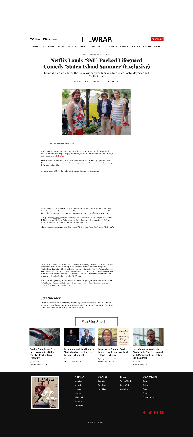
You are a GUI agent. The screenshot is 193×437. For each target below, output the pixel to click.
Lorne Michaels (46, 160)
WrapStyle (95, 46)
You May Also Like (96, 321)
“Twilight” (56, 217)
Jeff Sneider (77, 81)
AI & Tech (135, 46)
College (145, 385)
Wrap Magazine (150, 377)
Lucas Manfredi (70, 359)
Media (157, 46)
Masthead (79, 397)
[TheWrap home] (96, 39)
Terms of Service (126, 381)
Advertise (78, 385)
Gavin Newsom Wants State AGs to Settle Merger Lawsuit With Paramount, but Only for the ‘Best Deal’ (148, 353)
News (35, 46)
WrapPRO (72, 46)
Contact (78, 389)
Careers (78, 393)
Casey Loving (104, 359)
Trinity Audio (62, 143)
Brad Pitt (61, 283)
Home (85, 54)
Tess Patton (138, 362)
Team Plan (102, 385)
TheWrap (61, 156)
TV (43, 46)
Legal (123, 377)
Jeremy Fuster (35, 362)
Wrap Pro (102, 377)
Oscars (145, 393)
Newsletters (51, 39)
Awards (61, 46)
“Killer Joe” (108, 227)
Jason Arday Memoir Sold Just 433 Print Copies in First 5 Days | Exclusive (113, 351)
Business (147, 46)
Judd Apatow (97, 271)
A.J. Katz (114, 359)
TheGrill (83, 46)
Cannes (145, 381)
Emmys (145, 389)
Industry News (95, 54)
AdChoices (124, 389)
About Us (78, 381)
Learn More (102, 389)
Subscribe (157, 39)
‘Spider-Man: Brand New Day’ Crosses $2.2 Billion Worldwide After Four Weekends (42, 353)
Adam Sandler (58, 276)
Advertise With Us (149, 397)
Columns (124, 46)
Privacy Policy (125, 385)
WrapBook (79, 405)
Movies (51, 46)
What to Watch (110, 46)
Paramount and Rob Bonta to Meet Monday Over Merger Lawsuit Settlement (79, 351)
